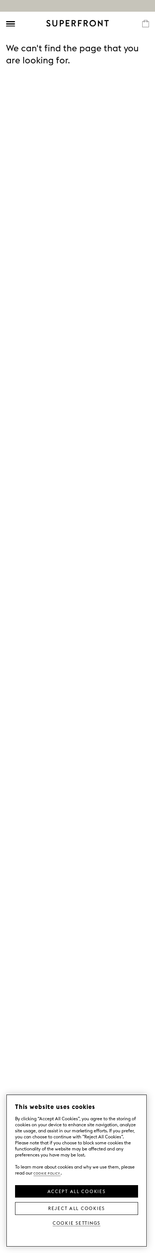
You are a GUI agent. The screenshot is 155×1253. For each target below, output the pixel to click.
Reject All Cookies (76, 1208)
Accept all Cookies (76, 1191)
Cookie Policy (47, 1173)
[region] (76, 1170)
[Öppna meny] (10, 24)
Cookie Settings (76, 1222)
